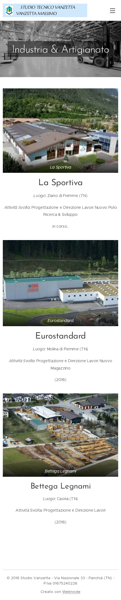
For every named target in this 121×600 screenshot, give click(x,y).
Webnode (71, 591)
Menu (112, 10)
